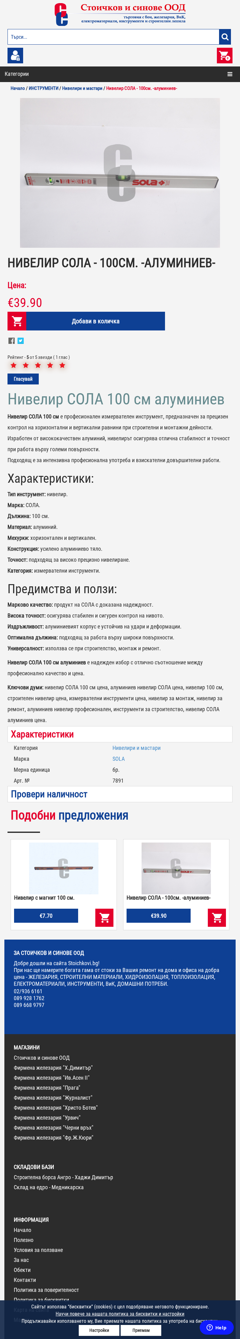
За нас (21, 1260)
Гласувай (23, 379)
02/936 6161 (28, 991)
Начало (22, 1230)
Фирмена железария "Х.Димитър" (53, 1067)
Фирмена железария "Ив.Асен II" (52, 1077)
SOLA (118, 758)
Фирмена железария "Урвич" (47, 1117)
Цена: (17, 285)
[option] (120, 173)
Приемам (141, 1330)
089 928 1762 (29, 998)
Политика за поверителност (46, 1290)
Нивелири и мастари (136, 748)
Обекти (22, 1270)
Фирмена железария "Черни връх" (53, 1127)
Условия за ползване (38, 1250)
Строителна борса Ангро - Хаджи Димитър (63, 1177)
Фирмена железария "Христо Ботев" (56, 1107)
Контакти (25, 1280)
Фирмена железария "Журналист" (53, 1097)
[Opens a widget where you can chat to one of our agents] (216, 1328)
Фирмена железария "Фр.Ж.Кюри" (53, 1137)
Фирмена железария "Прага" (47, 1087)
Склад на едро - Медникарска (49, 1187)
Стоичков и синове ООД (42, 1057)
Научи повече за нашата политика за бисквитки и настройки (120, 1314)
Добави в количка (96, 321)
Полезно (23, 1240)
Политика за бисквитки (41, 1300)
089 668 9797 (29, 1005)
